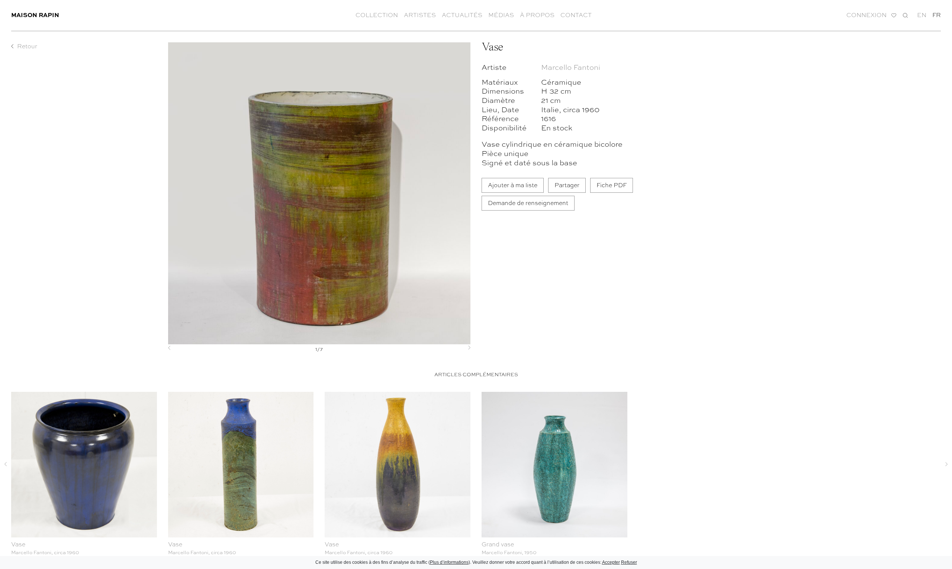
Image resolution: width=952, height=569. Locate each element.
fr (936, 15)
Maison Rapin (35, 14)
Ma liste (894, 15)
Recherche (905, 15)
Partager (566, 185)
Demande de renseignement (528, 202)
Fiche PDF (611, 185)
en (921, 15)
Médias (501, 15)
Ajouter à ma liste (512, 185)
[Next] (447, 347)
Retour (27, 46)
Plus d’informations (449, 562)
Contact (576, 15)
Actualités (462, 15)
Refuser (629, 562)
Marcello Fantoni (570, 66)
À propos (537, 15)
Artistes (420, 15)
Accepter (611, 562)
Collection (377, 15)
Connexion (866, 15)
